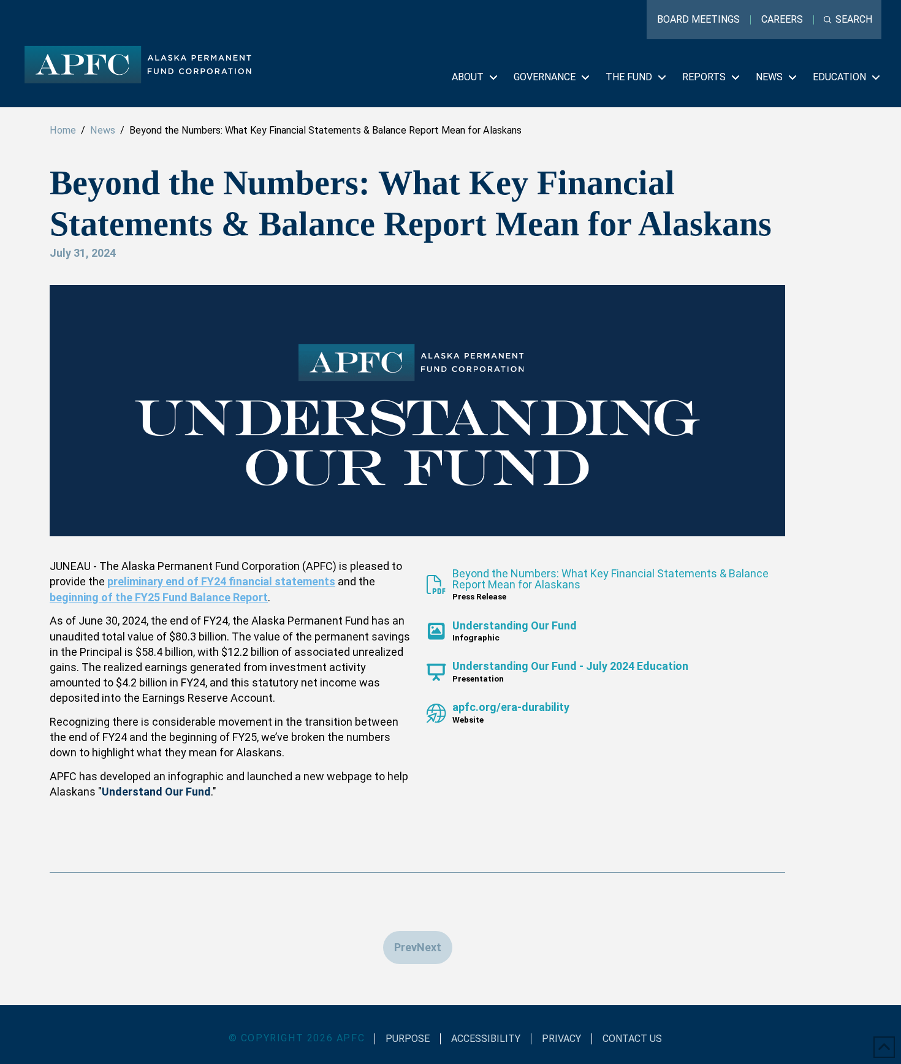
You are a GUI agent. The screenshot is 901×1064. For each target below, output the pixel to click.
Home (63, 130)
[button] (848, 20)
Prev (405, 947)
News (102, 130)
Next (429, 947)
